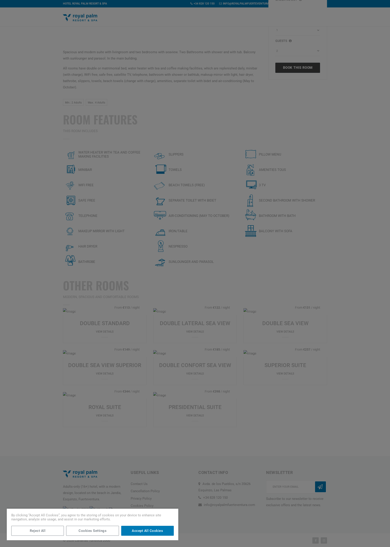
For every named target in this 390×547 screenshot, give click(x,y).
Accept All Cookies (147, 531)
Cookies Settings (93, 531)
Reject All (37, 531)
